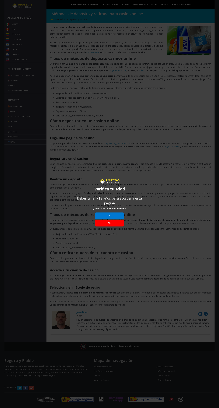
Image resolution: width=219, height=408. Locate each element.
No (109, 223)
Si (109, 215)
